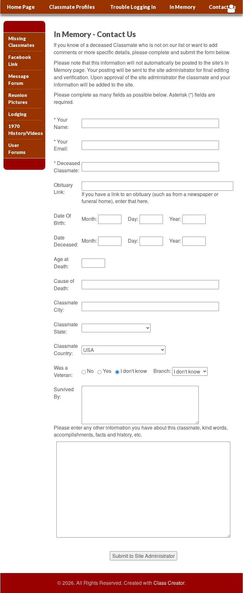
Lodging (17, 114)
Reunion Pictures (18, 98)
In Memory (183, 7)
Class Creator (168, 582)
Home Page (21, 7)
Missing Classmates (21, 41)
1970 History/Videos (25, 129)
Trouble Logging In (133, 7)
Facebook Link (19, 60)
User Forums (17, 148)
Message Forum (18, 79)
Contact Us (222, 7)
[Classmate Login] (231, 8)
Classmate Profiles (72, 7)
